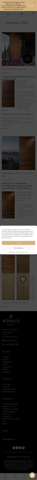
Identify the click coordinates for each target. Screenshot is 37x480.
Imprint (26, 252)
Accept (18, 243)
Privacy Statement (20, 252)
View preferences (18, 248)
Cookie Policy (12, 252)
